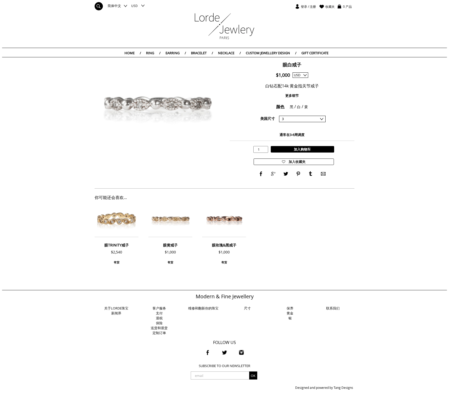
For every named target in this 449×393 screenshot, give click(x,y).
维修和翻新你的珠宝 (203, 308)
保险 (159, 323)
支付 (159, 313)
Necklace (229, 53)
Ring (153, 53)
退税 (159, 318)
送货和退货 (159, 328)
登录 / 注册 (308, 6)
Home (132, 53)
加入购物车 (302, 149)
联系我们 (333, 308)
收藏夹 (330, 6)
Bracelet (202, 53)
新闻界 (116, 313)
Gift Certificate (314, 53)
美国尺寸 (267, 118)
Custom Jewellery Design (271, 53)
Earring (176, 53)
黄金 (290, 313)
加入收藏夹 (297, 161)
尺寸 (247, 308)
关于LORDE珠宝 (116, 308)
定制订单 (159, 332)
